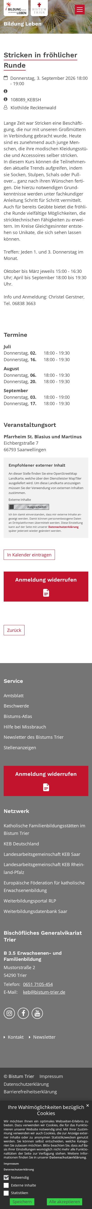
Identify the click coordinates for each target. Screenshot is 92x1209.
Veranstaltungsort (30, 424)
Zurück (14, 630)
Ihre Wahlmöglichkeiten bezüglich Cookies (46, 1110)
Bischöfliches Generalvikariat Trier (43, 936)
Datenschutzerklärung (67, 1157)
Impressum (11, 1163)
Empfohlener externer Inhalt (37, 465)
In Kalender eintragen (29, 555)
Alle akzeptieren (64, 1201)
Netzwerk (16, 811)
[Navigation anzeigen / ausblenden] (80, 9)
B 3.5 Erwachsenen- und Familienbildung (33, 956)
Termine (15, 334)
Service (13, 681)
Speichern (22, 1201)
